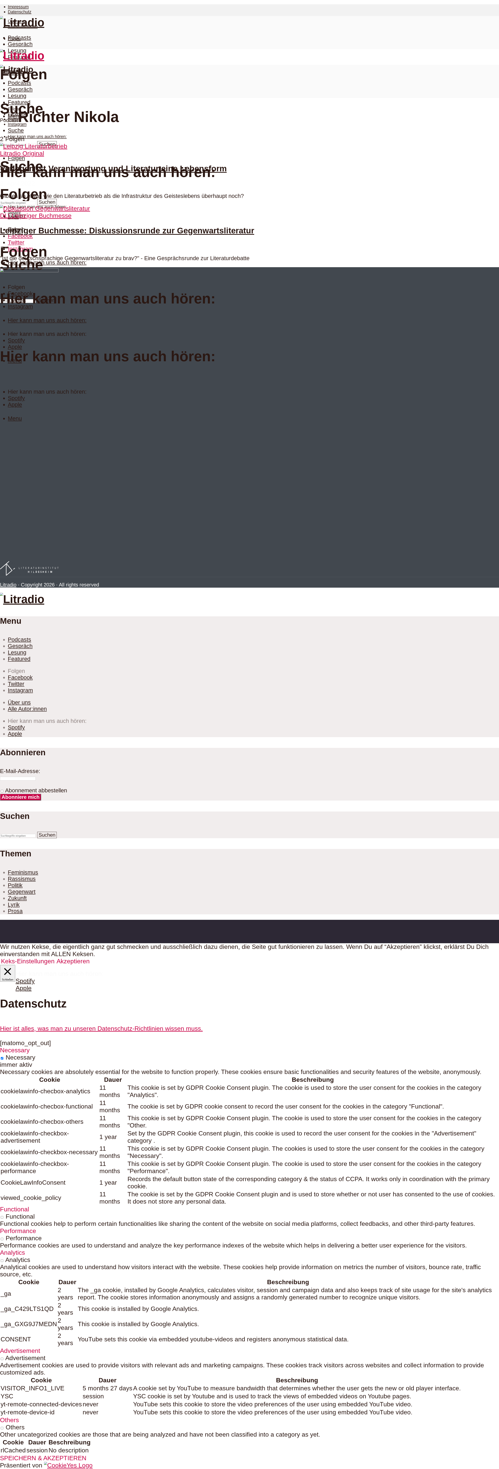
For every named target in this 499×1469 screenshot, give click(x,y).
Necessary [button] (15, 1050)
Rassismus (22, 879)
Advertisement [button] (20, 1350)
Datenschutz (19, 11)
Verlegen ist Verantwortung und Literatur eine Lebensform (113, 168)
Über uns (19, 702)
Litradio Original (22, 153)
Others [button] (9, 1420)
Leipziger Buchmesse (42, 215)
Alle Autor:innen (27, 709)
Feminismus (23, 872)
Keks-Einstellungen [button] (28, 961)
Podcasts (19, 38)
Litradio (8, 584)
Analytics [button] (12, 1252)
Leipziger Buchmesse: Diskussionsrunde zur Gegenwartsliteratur (127, 230)
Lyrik (14, 904)
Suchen (47, 202)
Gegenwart (21, 892)
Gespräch (20, 44)
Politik (15, 885)
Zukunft (17, 898)
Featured (19, 102)
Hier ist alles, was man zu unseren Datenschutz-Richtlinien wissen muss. (101, 1028)
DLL (6, 215)
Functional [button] (14, 1209)
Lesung (17, 96)
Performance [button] (18, 1230)
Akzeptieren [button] (73, 961)
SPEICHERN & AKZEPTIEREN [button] (43, 1458)
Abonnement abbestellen (35, 790)
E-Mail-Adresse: (20, 771)
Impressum (18, 6)
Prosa (15, 911)
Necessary (20, 1057)
